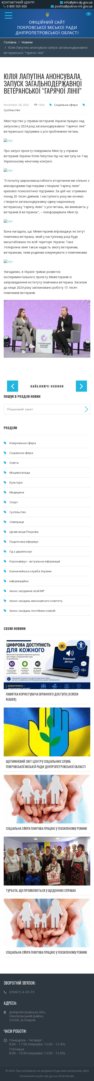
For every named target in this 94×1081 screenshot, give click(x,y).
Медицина (16, 492)
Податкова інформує (23, 542)
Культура (16, 482)
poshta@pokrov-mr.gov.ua (73, 6)
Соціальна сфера (66, 105)
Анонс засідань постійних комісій (32, 611)
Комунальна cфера (22, 443)
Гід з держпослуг (20, 551)
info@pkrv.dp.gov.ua (78, 2)
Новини (27, 42)
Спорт (13, 502)
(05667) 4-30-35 (22, 992)
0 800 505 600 (17, 6)
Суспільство (12, 110)
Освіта (14, 463)
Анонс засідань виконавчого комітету (36, 601)
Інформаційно (19, 581)
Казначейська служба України (30, 571)
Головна (10, 42)
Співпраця (16, 522)
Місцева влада (19, 473)
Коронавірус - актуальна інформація (34, 561)
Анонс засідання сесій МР (26, 591)
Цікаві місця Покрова (23, 532)
